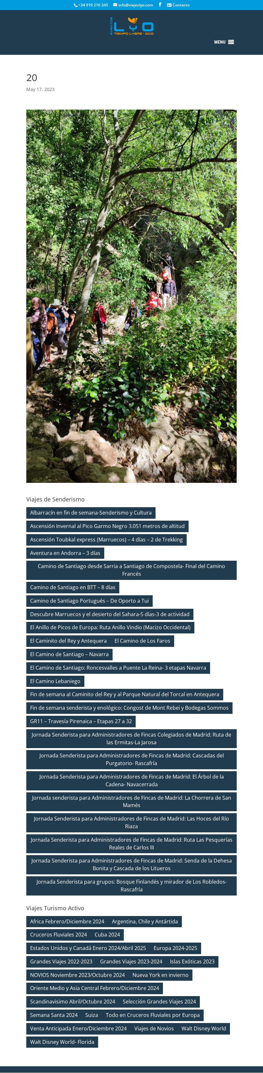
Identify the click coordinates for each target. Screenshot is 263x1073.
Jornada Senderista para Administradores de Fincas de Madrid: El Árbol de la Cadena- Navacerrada (131, 780)
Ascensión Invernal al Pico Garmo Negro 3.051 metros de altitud (107, 526)
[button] (219, 42)
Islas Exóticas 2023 (192, 961)
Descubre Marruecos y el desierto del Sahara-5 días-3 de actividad (110, 614)
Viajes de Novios (154, 1028)
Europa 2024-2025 (175, 948)
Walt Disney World (204, 1028)
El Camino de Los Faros (142, 640)
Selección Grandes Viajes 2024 (159, 1001)
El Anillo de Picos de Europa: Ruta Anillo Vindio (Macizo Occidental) (110, 627)
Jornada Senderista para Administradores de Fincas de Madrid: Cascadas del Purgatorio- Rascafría (131, 759)
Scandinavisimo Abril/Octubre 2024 (72, 1001)
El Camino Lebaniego (55, 681)
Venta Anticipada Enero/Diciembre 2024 (78, 1028)
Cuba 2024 (107, 934)
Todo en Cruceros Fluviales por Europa (153, 1015)
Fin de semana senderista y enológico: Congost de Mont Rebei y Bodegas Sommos (129, 707)
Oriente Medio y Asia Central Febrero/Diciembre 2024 (94, 988)
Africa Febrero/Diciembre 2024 (67, 921)
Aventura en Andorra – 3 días (65, 553)
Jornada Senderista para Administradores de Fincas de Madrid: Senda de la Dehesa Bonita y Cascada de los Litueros (131, 864)
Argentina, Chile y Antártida (145, 921)
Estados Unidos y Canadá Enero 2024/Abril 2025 (88, 948)
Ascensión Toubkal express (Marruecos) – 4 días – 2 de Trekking (106, 539)
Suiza (91, 1015)
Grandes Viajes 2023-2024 (131, 961)
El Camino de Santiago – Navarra (69, 654)
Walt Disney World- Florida (62, 1041)
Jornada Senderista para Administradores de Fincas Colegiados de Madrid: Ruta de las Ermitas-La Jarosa (131, 738)
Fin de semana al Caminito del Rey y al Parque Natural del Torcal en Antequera (124, 694)
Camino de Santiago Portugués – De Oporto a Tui (89, 600)
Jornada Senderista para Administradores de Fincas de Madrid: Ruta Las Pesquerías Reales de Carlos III (132, 843)
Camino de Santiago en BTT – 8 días (72, 587)
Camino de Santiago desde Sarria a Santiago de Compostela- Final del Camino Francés (131, 570)
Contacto (181, 5)
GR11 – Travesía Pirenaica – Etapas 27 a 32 (81, 721)
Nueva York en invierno (160, 974)
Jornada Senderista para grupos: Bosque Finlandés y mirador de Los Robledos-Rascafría (132, 885)
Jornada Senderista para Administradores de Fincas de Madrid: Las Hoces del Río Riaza (131, 822)
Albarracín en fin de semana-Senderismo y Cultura (91, 512)
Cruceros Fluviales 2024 (58, 934)
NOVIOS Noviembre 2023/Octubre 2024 (77, 974)
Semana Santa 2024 (54, 1015)
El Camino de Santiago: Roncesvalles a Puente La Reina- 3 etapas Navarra (118, 667)
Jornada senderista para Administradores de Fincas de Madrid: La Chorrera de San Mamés (131, 801)
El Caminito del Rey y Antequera (68, 640)
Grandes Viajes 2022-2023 (61, 961)
